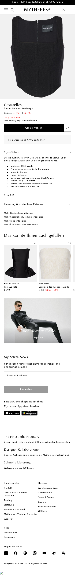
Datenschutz (10, 533)
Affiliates (42, 511)
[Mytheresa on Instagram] (35, 553)
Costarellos (13, 105)
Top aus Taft (10, 287)
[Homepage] (37, 9)
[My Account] (63, 10)
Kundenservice (12, 483)
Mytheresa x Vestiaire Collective (20, 514)
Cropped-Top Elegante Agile (54, 287)
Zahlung (8, 500)
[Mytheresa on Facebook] (16, 553)
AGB (6, 528)
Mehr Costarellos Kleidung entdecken (24, 217)
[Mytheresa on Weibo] (54, 553)
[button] (33, 128)
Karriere (42, 502)
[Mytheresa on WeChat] (64, 553)
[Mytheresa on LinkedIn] (6, 553)
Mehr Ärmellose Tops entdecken (21, 225)
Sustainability (45, 493)
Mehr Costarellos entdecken (18, 213)
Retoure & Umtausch (14, 510)
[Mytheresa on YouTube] (44, 553)
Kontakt (8, 488)
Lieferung (9, 505)
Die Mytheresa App (48, 488)
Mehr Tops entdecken (15, 221)
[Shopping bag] (69, 10)
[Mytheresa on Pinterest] (25, 553)
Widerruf (8, 519)
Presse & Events (46, 497)
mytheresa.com (39, 564)
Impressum (10, 537)
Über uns (42, 483)
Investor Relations (47, 507)
